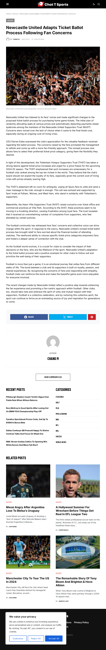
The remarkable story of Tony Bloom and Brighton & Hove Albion (76, 582)
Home (8, 14)
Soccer (15, 14)
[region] (36, 628)
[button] (7, 4)
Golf (58, 402)
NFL (57, 425)
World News (61, 442)
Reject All (36, 638)
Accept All (54, 638)
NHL (57, 430)
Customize (18, 638)
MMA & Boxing (61, 413)
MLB (57, 408)
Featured (60, 396)
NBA (57, 419)
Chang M (53, 358)
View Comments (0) (53, 377)
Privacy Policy (81, 622)
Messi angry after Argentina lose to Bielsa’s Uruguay (25, 509)
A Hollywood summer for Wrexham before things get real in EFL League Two (75, 511)
